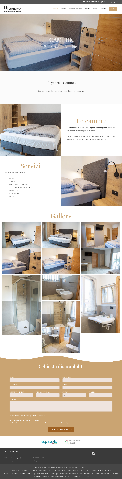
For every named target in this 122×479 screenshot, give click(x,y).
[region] (61, 42)
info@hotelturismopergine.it (41, 461)
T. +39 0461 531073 (39, 455)
